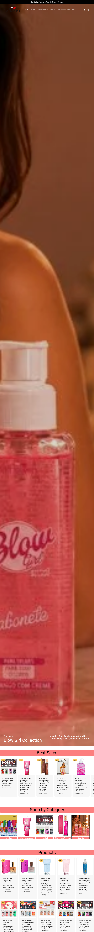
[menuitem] (26, 10)
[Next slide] (88, 777)
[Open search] (80, 10)
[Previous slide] (2, 867)
